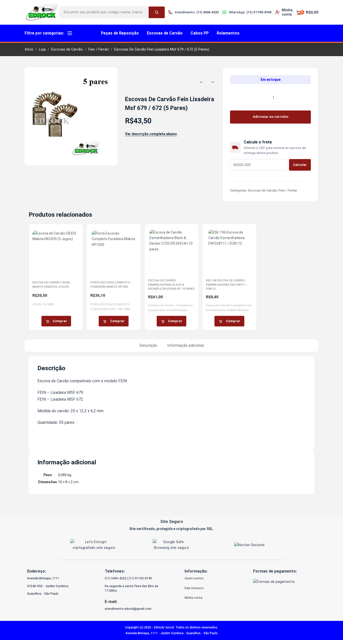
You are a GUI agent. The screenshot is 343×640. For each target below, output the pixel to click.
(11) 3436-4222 (115, 578)
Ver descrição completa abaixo (151, 134)
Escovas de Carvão (165, 33)
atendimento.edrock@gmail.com (128, 609)
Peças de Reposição (120, 33)
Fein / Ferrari (98, 49)
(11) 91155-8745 (140, 578)
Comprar (60, 321)
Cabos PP (200, 33)
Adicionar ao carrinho (270, 117)
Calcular (300, 165)
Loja (42, 49)
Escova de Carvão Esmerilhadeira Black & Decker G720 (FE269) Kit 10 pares (171, 284)
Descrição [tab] (148, 345)
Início (29, 49)
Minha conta (193, 597)
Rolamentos (228, 33)
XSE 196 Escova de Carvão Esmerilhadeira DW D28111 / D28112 (226, 284)
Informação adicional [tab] (185, 345)
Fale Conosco (194, 588)
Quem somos (194, 578)
